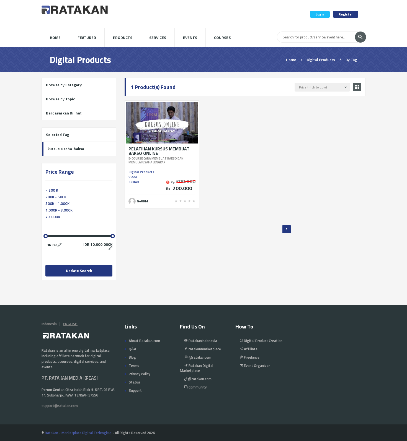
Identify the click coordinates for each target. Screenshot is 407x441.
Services (157, 37)
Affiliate (250, 349)
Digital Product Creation (262, 340)
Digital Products (141, 171)
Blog (132, 357)
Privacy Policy (139, 374)
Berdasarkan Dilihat (64, 113)
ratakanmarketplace (204, 349)
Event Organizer (256, 365)
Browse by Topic (60, 99)
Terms (134, 365)
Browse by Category (64, 85)
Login (320, 14)
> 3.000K (52, 217)
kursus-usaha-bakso (66, 149)
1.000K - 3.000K (59, 210)
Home (55, 37)
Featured (87, 37)
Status (134, 382)
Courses (222, 37)
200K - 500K (55, 197)
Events (190, 37)
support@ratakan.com (60, 405)
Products (122, 37)
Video (132, 176)
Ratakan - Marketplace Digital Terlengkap (78, 432)
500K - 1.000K (57, 203)
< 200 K (51, 190)
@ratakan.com (199, 379)
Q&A (132, 349)
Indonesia (49, 324)
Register (346, 14)
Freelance (251, 357)
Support (135, 390)
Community (197, 387)
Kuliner (133, 181)
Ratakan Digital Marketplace (196, 368)
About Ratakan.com (144, 340)
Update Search (79, 270)
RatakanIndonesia (202, 340)
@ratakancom (199, 357)
